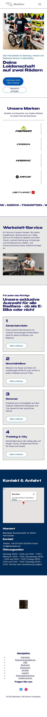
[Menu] (39, 4)
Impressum (25, 668)
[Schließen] (34, 494)
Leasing (25, 673)
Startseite (25, 657)
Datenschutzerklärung (25, 660)
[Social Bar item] (21, 689)
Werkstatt (25, 665)
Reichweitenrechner (25, 675)
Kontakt (25, 670)
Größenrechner (25, 678)
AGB (25, 662)
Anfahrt (14, 499)
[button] (23, 503)
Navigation (23, 654)
